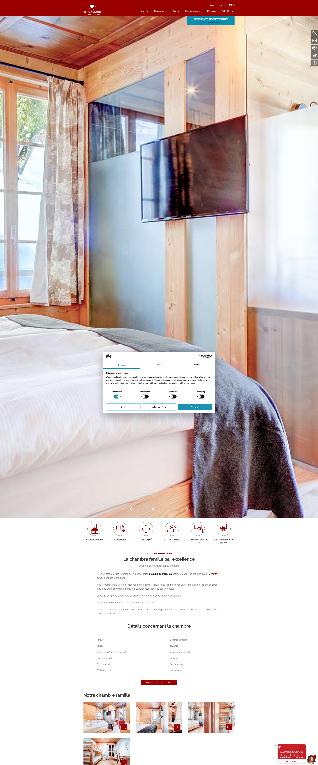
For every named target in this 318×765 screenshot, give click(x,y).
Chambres (159, 11)
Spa (174, 11)
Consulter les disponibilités (159, 682)
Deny (123, 407)
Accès (211, 5)
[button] (153, 509)
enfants (213, 574)
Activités (226, 11)
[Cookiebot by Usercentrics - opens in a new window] (201, 356)
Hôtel (142, 11)
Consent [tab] (121, 365)
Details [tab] (159, 365)
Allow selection (159, 407)
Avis (220, 5)
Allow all (195, 407)
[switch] (145, 396)
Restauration (191, 11)
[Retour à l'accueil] (92, 9)
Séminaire (211, 11)
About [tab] (196, 365)
